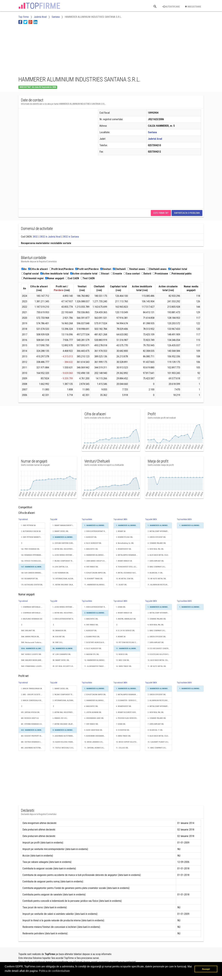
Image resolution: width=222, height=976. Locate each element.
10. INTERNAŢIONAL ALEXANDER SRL (65, 579)
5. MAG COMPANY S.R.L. (157, 631)
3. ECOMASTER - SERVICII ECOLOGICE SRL (128, 700)
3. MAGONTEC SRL (91, 619)
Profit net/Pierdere (88, 269)
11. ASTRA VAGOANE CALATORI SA (65, 585)
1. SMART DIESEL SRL (60, 689)
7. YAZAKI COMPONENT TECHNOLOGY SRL (65, 561)
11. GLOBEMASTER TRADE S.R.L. (96, 666)
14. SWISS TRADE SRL (123, 666)
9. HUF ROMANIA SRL (61, 573)
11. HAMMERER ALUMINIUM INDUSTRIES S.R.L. (96, 585)
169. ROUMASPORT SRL (29, 579)
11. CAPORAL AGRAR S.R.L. (94, 748)
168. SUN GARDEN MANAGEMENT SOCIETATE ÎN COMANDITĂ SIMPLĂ (33, 573)
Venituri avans (137, 269)
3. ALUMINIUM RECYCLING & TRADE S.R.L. (160, 700)
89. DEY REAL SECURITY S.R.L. (64, 666)
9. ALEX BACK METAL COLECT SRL (160, 736)
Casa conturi (133, 273)
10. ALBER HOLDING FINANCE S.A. (65, 742)
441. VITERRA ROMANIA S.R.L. (32, 724)
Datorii (147, 273)
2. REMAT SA (120, 531)
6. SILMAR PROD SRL (92, 637)
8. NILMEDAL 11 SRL (155, 730)
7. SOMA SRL (120, 724)
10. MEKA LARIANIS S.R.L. (94, 742)
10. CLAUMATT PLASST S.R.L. (158, 742)
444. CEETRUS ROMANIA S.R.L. (32, 742)
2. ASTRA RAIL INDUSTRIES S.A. (64, 613)
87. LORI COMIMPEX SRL (62, 654)
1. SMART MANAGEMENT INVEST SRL (65, 525)
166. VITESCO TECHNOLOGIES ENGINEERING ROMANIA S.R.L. (33, 561)
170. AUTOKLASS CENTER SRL (32, 585)
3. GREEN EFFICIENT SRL (157, 537)
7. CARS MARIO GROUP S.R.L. (95, 561)
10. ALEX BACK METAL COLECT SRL (160, 660)
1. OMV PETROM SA (28, 525)
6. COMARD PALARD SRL (157, 718)
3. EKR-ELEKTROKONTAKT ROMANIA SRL (65, 619)
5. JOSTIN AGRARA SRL (92, 712)
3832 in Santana (71, 236)
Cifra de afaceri (39, 269)
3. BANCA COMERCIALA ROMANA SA (33, 700)
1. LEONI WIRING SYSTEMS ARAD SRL (65, 607)
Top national (23, 519)
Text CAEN (89, 278)
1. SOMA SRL (120, 607)
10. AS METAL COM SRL (124, 579)
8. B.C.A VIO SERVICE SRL (125, 631)
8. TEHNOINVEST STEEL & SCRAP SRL (128, 567)
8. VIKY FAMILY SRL (91, 567)
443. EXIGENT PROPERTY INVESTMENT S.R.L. (33, 736)
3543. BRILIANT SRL (28, 631)
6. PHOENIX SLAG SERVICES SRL (128, 718)
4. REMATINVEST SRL (123, 706)
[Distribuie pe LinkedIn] (35, 21)
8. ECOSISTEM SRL (122, 730)
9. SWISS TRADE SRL (123, 736)
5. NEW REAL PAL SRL (156, 549)
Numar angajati (55, 278)
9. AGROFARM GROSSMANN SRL (96, 736)
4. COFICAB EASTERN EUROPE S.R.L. (65, 543)
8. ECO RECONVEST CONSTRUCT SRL (160, 648)
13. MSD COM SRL (122, 660)
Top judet (53, 519)
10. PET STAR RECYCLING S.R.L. (127, 642)
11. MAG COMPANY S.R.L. (157, 748)
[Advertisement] (77, 49)
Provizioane (161, 273)
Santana (152, 132)
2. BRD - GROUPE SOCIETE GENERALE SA (33, 695)
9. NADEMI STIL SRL (91, 654)
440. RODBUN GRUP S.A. (30, 718)
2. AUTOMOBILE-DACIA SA (31, 531)
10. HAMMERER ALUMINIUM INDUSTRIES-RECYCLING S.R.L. (96, 660)
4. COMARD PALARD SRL (157, 543)
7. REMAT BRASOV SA (124, 561)
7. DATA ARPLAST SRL (156, 561)
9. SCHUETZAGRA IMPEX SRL (95, 573)
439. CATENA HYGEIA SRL (30, 712)
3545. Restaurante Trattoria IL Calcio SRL (33, 642)
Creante (117, 273)
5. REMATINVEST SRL (123, 549)
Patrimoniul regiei (34, 278)
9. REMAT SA (120, 637)
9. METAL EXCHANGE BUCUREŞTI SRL (128, 573)
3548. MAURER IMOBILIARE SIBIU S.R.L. (33, 660)
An (25, 269)
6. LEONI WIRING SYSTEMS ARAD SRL (65, 555)
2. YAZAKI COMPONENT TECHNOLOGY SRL (65, 695)
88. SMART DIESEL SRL (61, 660)
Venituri (106, 269)
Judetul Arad (155, 138)
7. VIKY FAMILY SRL (91, 724)
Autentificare (172, 6)
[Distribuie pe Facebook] (20, 21)
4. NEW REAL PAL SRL (156, 625)
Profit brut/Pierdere (63, 269)
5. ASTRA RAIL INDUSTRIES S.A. (64, 549)
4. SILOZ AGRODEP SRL (92, 543)
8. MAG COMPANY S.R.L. (157, 567)
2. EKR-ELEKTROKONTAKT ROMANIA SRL (96, 531)
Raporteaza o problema (187, 213)
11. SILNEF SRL (121, 585)
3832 (35, 236)
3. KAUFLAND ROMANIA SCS (31, 619)
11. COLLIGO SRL (122, 748)
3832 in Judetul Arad (50, 236)
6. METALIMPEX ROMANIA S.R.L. (128, 555)
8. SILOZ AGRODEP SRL (92, 648)
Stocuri (105, 273)
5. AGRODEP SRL (90, 631)
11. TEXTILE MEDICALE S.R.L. (63, 748)
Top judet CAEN (151, 519)
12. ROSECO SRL (122, 654)
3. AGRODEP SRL (90, 537)
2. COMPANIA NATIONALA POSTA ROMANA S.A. (33, 613)
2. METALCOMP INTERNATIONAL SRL (160, 531)
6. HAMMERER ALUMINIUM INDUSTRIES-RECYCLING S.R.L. (96, 555)
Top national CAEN (120, 519)
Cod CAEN (73, 278)
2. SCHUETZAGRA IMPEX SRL (95, 695)
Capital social (31, 273)
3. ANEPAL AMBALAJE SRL (126, 619)
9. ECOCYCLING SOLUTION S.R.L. (159, 654)
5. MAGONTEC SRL (91, 549)
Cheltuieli (120, 269)
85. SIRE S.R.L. (58, 642)
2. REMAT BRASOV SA (124, 613)
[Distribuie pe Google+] (30, 21)
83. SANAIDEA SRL (59, 631)
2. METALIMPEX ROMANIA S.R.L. (128, 695)
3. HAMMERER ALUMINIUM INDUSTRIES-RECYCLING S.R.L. (96, 700)
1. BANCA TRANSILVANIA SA (31, 689)
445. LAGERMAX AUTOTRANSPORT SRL (33, 748)
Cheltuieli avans (158, 269)
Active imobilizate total (55, 273)
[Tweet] (25, 21)
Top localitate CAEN (184, 519)
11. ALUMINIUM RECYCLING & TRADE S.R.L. (160, 585)
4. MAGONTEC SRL (91, 706)
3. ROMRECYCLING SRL (124, 537)
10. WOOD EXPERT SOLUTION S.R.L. (128, 742)
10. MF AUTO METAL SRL (157, 579)
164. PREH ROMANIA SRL (30, 549)
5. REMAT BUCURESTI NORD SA (127, 712)
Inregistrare (194, 6)
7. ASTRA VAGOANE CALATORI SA (65, 724)
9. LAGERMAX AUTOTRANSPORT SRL (65, 736)
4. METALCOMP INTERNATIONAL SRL (160, 706)
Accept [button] (206, 969)
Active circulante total (84, 273)
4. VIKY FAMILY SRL (91, 625)
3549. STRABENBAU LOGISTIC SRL (33, 666)
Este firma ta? (160, 213)
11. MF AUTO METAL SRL (157, 666)
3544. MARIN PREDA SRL (30, 637)
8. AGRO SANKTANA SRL (93, 730)
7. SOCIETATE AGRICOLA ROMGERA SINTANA (96, 642)
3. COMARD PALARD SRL (157, 619)
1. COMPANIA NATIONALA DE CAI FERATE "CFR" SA (33, 607)
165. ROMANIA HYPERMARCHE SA (33, 555)
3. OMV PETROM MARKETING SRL (33, 537)
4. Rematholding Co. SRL (125, 543)
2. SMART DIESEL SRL (60, 531)
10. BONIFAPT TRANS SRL (93, 579)
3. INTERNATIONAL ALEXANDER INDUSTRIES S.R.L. (65, 700)
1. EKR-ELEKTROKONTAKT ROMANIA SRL (96, 607)
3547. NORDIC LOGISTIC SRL (31, 654)
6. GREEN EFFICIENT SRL (157, 637)
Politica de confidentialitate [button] (54, 970)
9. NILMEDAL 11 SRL (155, 573)
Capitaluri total (178, 269)
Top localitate (87, 519)
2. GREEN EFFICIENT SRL (157, 695)
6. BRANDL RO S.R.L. (60, 718)
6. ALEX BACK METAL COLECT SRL (160, 555)
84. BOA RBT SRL (59, 637)
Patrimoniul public (182, 273)
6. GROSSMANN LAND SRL (94, 718)
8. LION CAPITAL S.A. (60, 567)
